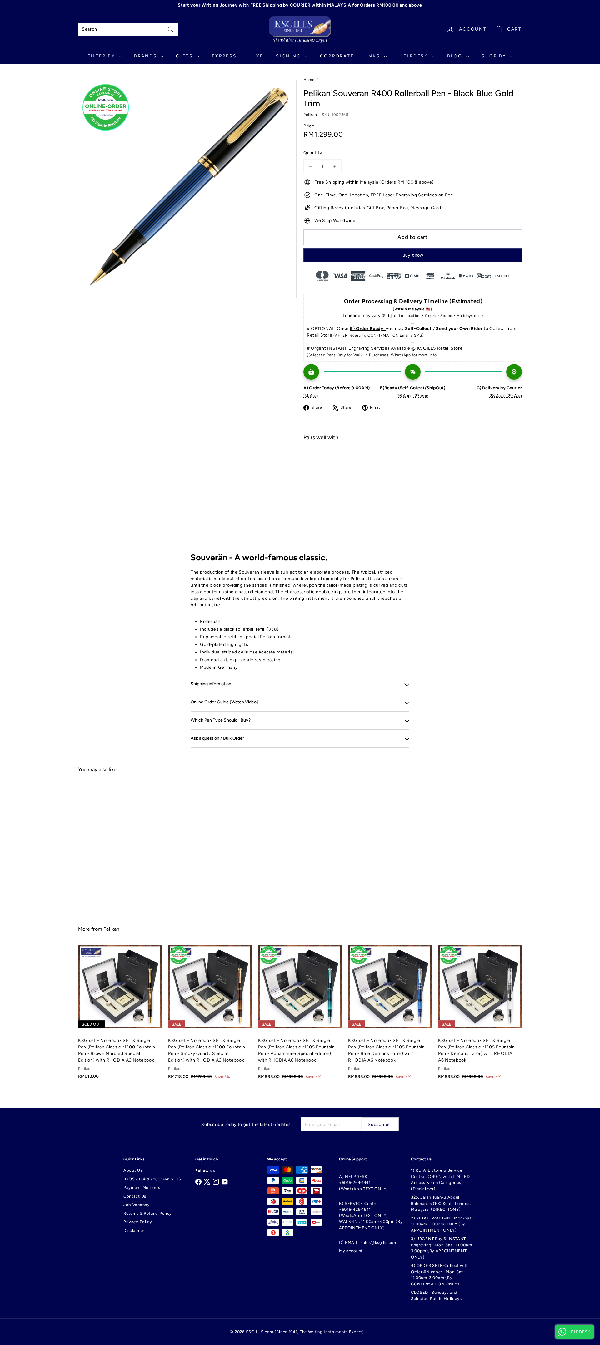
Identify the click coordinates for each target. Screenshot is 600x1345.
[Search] (170, 29)
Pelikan (111, 929)
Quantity (312, 152)
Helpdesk (414, 56)
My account (351, 1251)
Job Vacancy (136, 1204)
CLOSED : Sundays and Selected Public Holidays (436, 1295)
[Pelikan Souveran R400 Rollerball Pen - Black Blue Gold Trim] (412, 468)
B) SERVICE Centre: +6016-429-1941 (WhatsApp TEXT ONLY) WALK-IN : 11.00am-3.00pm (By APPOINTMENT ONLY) (371, 1215)
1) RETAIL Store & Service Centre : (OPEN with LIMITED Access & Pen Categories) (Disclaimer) (440, 1179)
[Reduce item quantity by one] (310, 166)
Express (224, 56)
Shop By (495, 56)
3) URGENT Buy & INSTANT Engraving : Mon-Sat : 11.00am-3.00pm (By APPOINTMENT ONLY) (442, 1247)
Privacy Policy (137, 1221)
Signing (289, 56)
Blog (455, 56)
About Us (132, 1170)
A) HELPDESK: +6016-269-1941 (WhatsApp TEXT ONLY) (363, 1182)
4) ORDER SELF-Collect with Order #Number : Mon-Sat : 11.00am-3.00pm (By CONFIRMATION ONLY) (440, 1274)
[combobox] (128, 29)
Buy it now (412, 255)
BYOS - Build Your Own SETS (152, 1179)
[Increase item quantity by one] (335, 166)
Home (309, 79)
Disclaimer (133, 1230)
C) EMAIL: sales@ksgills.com (368, 1242)
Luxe (256, 56)
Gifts (185, 56)
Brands (146, 56)
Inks (374, 56)
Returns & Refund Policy (147, 1213)
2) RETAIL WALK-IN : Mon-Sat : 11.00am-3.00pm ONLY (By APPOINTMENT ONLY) (442, 1224)
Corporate (337, 56)
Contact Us (134, 1196)
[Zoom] (187, 189)
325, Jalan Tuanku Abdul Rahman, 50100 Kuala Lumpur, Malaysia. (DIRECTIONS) (441, 1203)
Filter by (102, 56)
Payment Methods (141, 1187)
